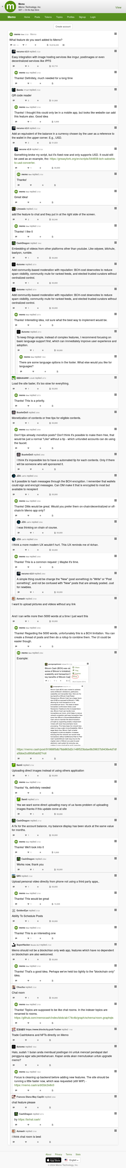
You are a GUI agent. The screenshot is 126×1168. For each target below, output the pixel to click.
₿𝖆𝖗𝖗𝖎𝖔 (23, 89)
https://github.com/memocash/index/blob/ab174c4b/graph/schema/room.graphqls (63, 1017)
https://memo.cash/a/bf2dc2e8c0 (34, 1085)
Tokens (48, 16)
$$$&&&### (25, 377)
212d (26, 34)
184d (39, 243)
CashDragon (23, 243)
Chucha (21, 987)
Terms (69, 1154)
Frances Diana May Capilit (30, 1096)
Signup (82, 16)
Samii (19, 764)
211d (39, 820)
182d (39, 1072)
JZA (21, 475)
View (118, 7)
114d (70, 1029)
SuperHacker (28, 944)
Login (93, 16)
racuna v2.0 (23, 51)
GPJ (19, 875)
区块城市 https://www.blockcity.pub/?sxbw (39, 1029)
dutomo (21, 264)
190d (43, 357)
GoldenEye (22, 910)
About (48, 1154)
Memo (12, 17)
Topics (59, 16)
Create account (63, 26)
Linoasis (21, 208)
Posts (37, 16)
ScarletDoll (22, 412)
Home (27, 16)
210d (39, 72)
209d (36, 476)
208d (37, 412)
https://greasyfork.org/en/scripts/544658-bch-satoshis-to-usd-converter (65, 161)
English (72, 1160)
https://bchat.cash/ (29, 1119)
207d (34, 264)
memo (19, 34)
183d (34, 1046)
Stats (78, 1154)
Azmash (21, 598)
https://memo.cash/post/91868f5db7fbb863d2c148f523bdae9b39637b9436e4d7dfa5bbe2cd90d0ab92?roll (67, 751)
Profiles (70, 16)
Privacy (58, 1154)
